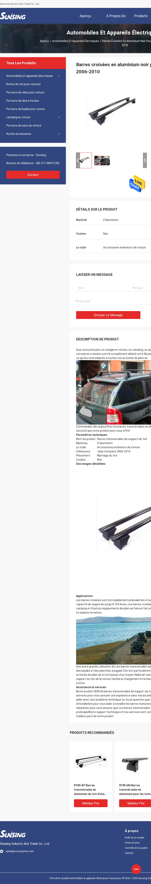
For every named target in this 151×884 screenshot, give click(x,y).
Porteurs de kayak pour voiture (25, 109)
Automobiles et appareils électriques (75, 41)
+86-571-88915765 (47, 163)
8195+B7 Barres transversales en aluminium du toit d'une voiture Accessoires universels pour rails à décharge (89, 790)
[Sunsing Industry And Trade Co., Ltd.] (13, 15)
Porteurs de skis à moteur (22, 100)
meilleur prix (90, 803)
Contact (33, 175)
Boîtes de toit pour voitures (23, 84)
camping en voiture (18, 117)
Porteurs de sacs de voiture (23, 125)
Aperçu (44, 41)
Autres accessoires (18, 133)
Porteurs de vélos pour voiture (25, 92)
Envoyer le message (108, 315)
